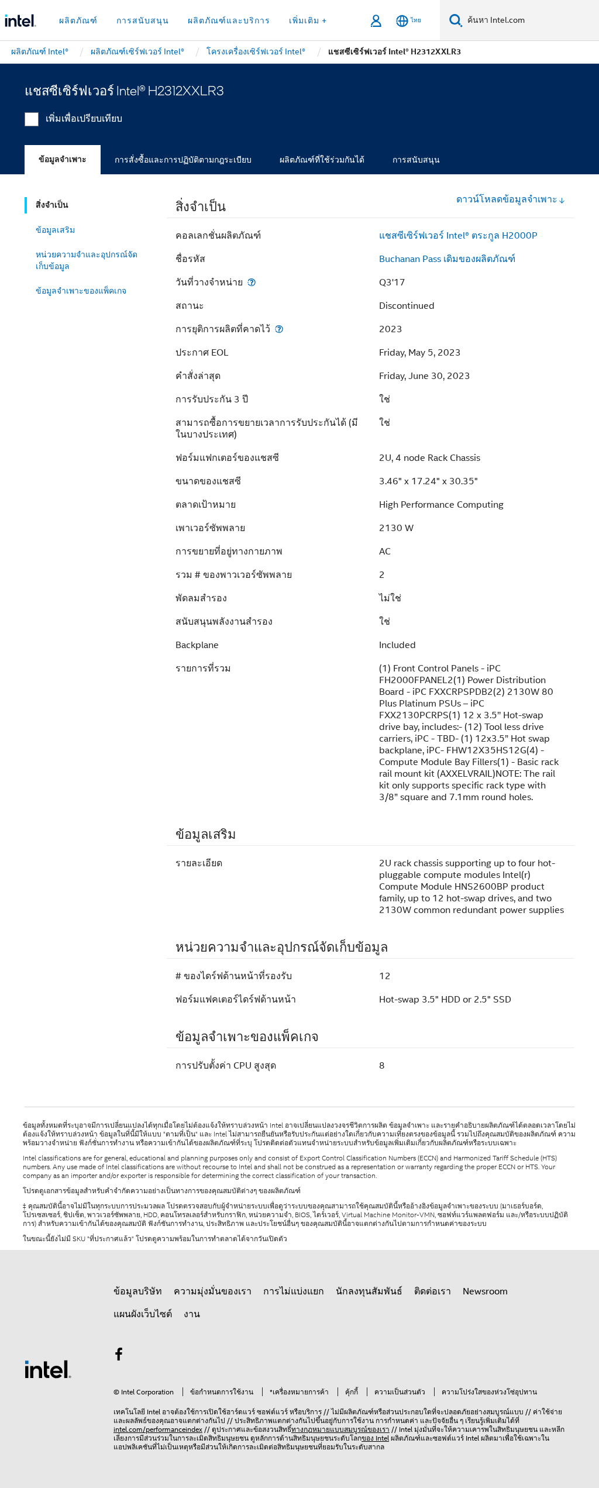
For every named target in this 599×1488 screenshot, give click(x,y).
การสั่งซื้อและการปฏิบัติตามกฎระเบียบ (183, 159)
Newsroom (485, 1291)
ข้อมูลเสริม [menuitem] (55, 230)
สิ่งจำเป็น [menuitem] (52, 205)
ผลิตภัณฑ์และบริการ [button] (229, 20)
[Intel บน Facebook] (119, 1356)
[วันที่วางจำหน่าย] (251, 282)
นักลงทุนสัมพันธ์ (369, 1291)
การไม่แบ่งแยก (293, 1291)
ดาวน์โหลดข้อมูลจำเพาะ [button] (506, 199)
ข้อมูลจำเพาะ (63, 159)
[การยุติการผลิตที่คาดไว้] (279, 329)
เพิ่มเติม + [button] (308, 20)
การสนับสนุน (416, 159)
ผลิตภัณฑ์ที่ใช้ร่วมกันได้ (322, 159)
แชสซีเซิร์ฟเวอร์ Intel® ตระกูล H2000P (458, 236)
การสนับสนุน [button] (142, 20)
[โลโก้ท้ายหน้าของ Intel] (48, 1369)
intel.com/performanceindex (157, 1429)
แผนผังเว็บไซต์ (142, 1314)
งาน (192, 1314)
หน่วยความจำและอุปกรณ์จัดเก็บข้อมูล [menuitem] (86, 260)
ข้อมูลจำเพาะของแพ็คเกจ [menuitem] (81, 290)
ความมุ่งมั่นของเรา (213, 1291)
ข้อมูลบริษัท (137, 1291)
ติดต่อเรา (432, 1291)
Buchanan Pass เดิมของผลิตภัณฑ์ (447, 259)
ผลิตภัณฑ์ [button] (78, 20)
